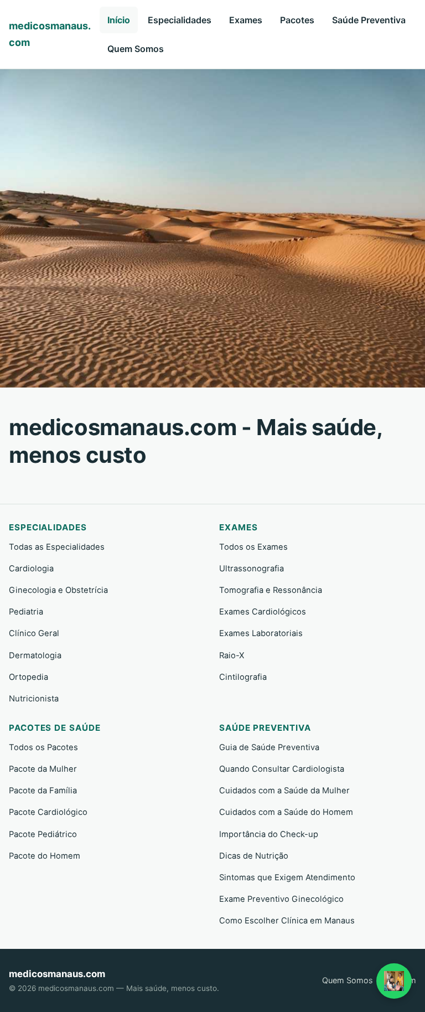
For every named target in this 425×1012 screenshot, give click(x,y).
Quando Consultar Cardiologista (281, 769)
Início (118, 19)
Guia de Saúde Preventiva (269, 747)
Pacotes (297, 19)
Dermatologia (35, 655)
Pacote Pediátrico (43, 834)
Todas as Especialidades (57, 547)
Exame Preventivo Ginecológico (281, 899)
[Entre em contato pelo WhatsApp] (394, 981)
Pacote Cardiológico (48, 812)
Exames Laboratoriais (261, 633)
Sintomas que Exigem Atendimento (287, 877)
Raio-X (232, 655)
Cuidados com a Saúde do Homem (286, 812)
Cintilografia (243, 677)
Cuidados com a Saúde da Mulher (284, 791)
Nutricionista (34, 699)
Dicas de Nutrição (253, 856)
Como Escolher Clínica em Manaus (287, 921)
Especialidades (179, 19)
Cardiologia (31, 569)
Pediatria (26, 612)
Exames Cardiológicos (262, 612)
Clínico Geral (34, 633)
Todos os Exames (253, 547)
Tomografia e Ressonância (270, 590)
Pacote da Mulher (43, 769)
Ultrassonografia (251, 569)
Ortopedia (28, 677)
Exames (245, 19)
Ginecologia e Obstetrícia (58, 590)
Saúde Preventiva (369, 19)
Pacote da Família (43, 791)
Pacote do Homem (44, 856)
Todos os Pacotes (43, 747)
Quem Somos (135, 48)
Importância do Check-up (268, 834)
